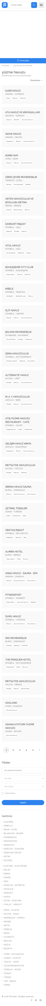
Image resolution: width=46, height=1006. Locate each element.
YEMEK (7, 985)
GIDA (6, 881)
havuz (19, 141)
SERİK (18, 400)
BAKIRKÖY (20, 598)
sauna (15, 98)
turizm (26, 559)
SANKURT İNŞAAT (15, 224)
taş (25, 537)
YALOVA (9, 684)
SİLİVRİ (19, 425)
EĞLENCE (8, 860)
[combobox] (23, 778)
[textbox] (23, 779)
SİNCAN (18, 137)
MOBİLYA (8, 929)
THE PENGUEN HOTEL (18, 659)
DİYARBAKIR (10, 335)
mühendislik (19, 184)
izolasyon (10, 141)
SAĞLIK (7, 945)
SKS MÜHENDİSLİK (16, 638)
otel (25, 516)
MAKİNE (7, 921)
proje (29, 253)
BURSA (8, 490)
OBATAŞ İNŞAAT (14, 530)
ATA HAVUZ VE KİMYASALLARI (22, 112)
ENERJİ (7, 874)
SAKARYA (9, 116)
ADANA (8, 512)
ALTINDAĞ (19, 94)
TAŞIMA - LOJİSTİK (12, 958)
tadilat (28, 184)
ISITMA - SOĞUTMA (12, 900)
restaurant (29, 429)
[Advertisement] (23, 34)
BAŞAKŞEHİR (22, 270)
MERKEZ (17, 206)
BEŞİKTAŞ (20, 292)
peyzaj (9, 231)
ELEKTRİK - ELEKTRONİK (15, 866)
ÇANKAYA (19, 576)
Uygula (23, 803)
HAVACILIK (8, 889)
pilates (34, 602)
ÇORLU (19, 180)
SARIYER (20, 314)
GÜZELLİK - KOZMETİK (14, 885)
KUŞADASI (17, 706)
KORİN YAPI (11, 155)
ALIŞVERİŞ (8, 822)
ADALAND (11, 702)
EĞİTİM (7, 856)
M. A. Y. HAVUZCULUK (17, 396)
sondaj (9, 645)
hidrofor (25, 645)
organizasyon (11, 429)
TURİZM (7, 977)
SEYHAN (17, 731)
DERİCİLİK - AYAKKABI (14, 849)
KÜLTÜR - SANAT (11, 914)
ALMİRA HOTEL (14, 551)
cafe (20, 429)
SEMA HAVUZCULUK (17, 353)
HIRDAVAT (8, 893)
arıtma (9, 184)
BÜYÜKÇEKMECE (23, 357)
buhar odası (18, 210)
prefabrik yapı (21, 296)
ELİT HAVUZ (12, 310)
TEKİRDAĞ (9, 180)
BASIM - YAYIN (10, 829)
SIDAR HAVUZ (13, 134)
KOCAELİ (9, 378)
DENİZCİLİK (9, 845)
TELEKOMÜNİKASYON (14, 966)
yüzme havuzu (28, 120)
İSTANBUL (9, 227)
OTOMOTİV (9, 937)
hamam (23, 98)
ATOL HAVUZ (12, 245)
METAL (7, 925)
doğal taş (10, 537)
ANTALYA (9, 400)
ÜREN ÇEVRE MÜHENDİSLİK (21, 177)
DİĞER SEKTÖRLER (12, 853)
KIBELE (9, 288)
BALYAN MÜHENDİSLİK (18, 332)
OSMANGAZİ (19, 490)
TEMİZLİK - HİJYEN (12, 969)
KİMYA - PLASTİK (11, 910)
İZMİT (17, 378)
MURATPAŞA (21, 447)
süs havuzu (32, 494)
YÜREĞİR (18, 512)
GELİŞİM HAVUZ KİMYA (18, 443)
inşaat (17, 231)
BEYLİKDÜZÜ (22, 533)
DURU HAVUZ (13, 616)
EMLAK (7, 870)
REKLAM (8, 941)
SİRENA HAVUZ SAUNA (18, 486)
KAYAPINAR (23, 335)
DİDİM (15, 159)
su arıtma (32, 361)
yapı (8, 98)
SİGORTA (8, 948)
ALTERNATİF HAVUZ (17, 375)
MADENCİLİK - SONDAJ (14, 918)
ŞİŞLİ (18, 227)
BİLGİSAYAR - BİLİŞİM (13, 833)
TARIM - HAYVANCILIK (14, 954)
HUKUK (7, 897)
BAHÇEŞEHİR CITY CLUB (19, 267)
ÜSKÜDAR (20, 620)
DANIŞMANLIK (10, 837)
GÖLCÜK (19, 468)
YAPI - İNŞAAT (10, 981)
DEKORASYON (10, 841)
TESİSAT (7, 973)
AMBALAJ (8, 826)
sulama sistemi (12, 361)
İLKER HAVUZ (13, 90)
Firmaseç (5, 66)
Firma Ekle (24, 61)
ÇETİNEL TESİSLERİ (16, 508)
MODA (7, 933)
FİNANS (7, 877)
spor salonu (11, 274)
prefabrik (10, 296)
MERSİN (8, 206)
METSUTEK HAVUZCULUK (20, 465)
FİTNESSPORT (13, 594)
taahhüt (21, 253)
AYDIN (8, 159)
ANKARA (9, 94)
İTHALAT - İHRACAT (13, 904)
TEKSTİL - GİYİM (11, 962)
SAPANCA (20, 116)
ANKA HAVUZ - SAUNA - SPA (21, 573)
